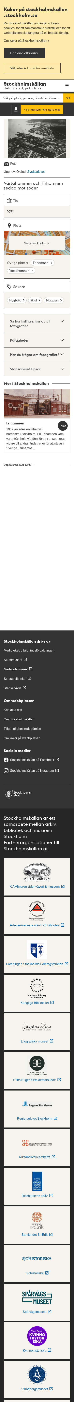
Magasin (52, 300)
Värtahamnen (19, 270)
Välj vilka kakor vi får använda (32, 68)
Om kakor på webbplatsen (22, 738)
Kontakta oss (13, 710)
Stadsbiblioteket (15, 678)
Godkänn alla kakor (24, 53)
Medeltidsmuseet (16, 669)
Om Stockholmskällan (19, 719)
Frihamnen (41, 263)
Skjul (33, 300)
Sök (68, 98)
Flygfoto (15, 300)
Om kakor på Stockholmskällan (25, 40)
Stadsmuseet (13, 660)
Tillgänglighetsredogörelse (22, 728)
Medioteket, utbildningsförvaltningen (29, 650)
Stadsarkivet (36, 171)
